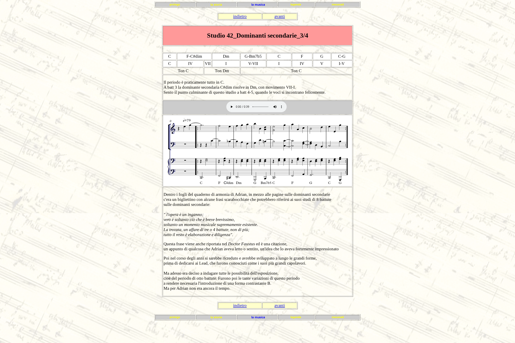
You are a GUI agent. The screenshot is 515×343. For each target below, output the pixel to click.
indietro (240, 16)
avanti (279, 16)
